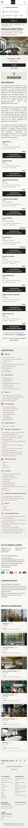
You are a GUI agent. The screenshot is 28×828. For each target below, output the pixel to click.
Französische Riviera (6, 782)
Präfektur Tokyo (17, 24)
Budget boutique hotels (19, 783)
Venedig (3, 790)
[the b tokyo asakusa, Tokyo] (14, 639)
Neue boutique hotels (21, 795)
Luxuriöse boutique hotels (20, 779)
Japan (11, 24)
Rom (2, 792)
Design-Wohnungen (20, 786)
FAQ (2, 819)
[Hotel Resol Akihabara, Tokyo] (14, 710)
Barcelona (3, 796)
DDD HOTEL (5, 742)
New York (3, 798)
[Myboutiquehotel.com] (13, 2)
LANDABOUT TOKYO (8, 695)
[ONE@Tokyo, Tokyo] (14, 615)
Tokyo (23, 24)
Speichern (15, 61)
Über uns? (14, 769)
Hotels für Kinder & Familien (20, 792)
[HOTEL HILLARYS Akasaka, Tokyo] (14, 663)
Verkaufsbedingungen (7, 806)
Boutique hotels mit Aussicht (20, 788)
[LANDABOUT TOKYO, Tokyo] (14, 686)
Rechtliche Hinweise (6, 808)
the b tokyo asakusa (8, 647)
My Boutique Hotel (5, 24)
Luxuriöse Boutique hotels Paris (6, 779)
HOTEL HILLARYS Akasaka (9, 671)
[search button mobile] (25, 2)
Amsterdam (4, 786)
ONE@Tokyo (5, 623)
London (3, 784)
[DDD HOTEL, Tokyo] (14, 734)
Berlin (2, 788)
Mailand (3, 794)
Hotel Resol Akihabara (8, 719)
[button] (1, 45)
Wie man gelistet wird (21, 804)
